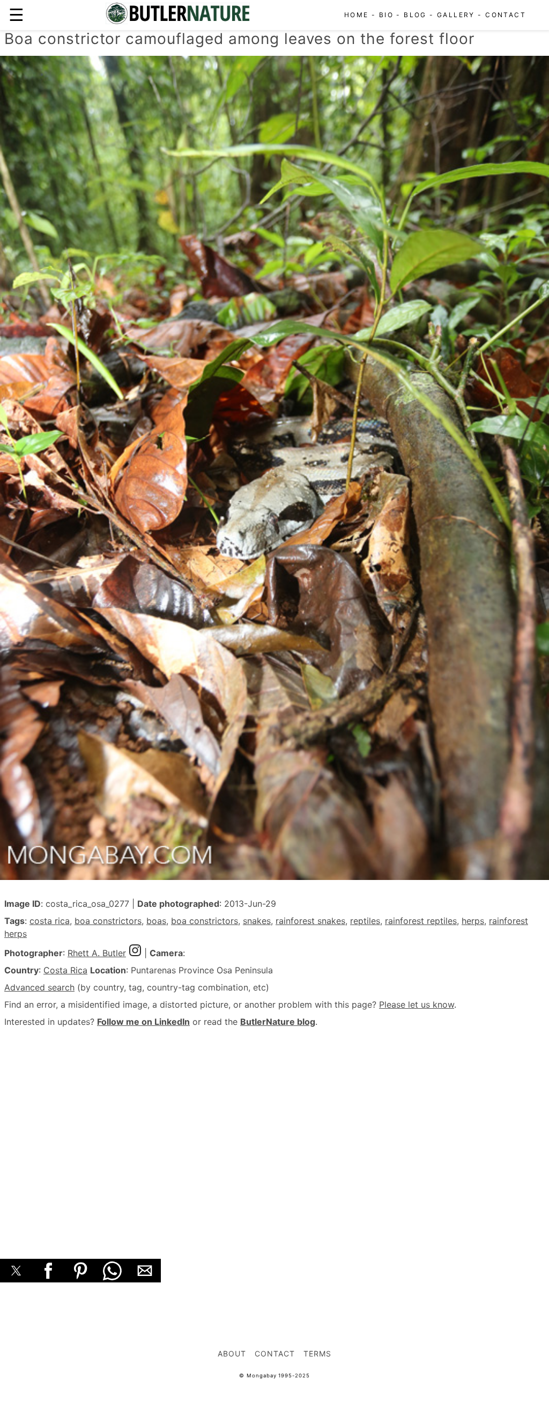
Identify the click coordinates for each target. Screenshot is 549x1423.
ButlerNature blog (277, 1021)
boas (156, 920)
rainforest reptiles (421, 920)
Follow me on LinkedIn (143, 1021)
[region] (274, 1131)
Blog (415, 15)
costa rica (49, 920)
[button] (16, 1270)
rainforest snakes (310, 920)
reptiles (365, 920)
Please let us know (416, 1004)
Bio (386, 15)
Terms (317, 1353)
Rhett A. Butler (97, 953)
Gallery (456, 15)
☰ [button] (16, 14)
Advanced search (39, 987)
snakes (257, 920)
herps (473, 920)
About (232, 1353)
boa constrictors (108, 920)
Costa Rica (65, 970)
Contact (505, 15)
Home (356, 15)
